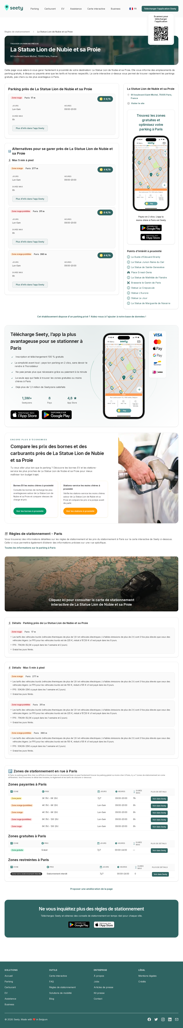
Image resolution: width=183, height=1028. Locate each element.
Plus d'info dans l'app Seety (30, 128)
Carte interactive (58, 975)
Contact (98, 998)
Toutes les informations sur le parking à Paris (30, 547)
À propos (99, 975)
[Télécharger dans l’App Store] (151, 237)
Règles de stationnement (17, 31)
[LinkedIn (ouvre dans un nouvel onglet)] (170, 1019)
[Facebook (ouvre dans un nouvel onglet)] (149, 1019)
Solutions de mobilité (60, 993)
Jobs (96, 981)
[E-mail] (176, 1019)
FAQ (51, 981)
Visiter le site (137, 103)
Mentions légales (147, 975)
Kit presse (99, 993)
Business (9, 1004)
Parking (9, 981)
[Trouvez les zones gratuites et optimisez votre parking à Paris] (151, 173)
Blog (51, 998)
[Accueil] (14, 9)
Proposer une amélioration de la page (91, 888)
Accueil (9, 975)
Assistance (10, 998)
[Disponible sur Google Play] (151, 228)
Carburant (10, 987)
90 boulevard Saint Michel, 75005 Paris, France (33, 56)
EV (6, 993)
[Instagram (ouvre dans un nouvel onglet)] (163, 1019)
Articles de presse (103, 987)
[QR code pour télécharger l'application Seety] (161, 33)
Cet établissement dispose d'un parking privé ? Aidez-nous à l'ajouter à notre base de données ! (91, 316)
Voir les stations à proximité (80, 511)
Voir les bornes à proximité (29, 511)
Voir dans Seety (159, 799)
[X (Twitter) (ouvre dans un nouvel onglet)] (156, 1019)
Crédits (142, 981)
